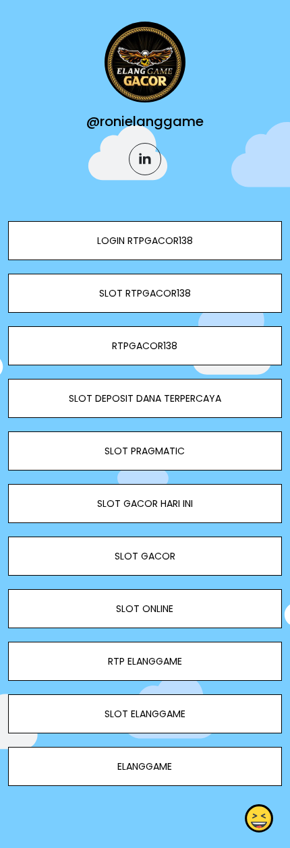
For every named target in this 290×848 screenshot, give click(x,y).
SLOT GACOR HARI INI (145, 503)
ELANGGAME (144, 766)
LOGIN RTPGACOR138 (145, 240)
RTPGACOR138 (144, 346)
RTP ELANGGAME (145, 661)
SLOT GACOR (145, 556)
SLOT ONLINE (144, 608)
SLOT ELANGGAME (145, 714)
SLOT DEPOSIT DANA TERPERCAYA (145, 398)
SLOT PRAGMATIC (145, 451)
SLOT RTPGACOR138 (145, 293)
